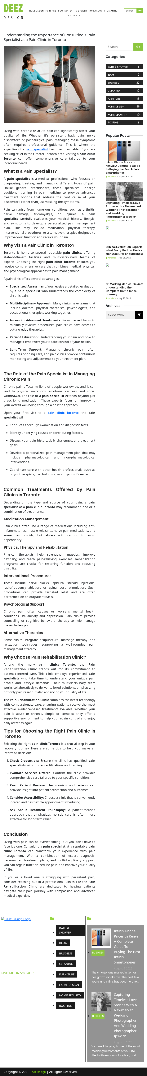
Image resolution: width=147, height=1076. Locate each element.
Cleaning (112, 11)
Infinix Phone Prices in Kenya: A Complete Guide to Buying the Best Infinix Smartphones (123, 167)
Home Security (97, 11)
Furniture (51, 11)
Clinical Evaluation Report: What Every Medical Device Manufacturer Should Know (124, 250)
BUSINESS (124, 83)
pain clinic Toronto (63, 413)
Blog (124, 75)
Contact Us (73, 15)
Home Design (36, 11)
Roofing (63, 11)
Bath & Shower (78, 11)
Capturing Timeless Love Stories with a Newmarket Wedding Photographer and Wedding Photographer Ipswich (123, 209)
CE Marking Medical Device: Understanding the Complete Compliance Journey (124, 289)
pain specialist (37, 149)
